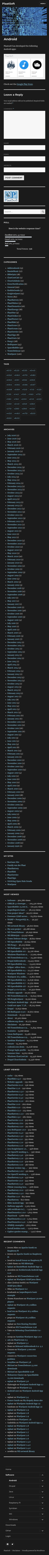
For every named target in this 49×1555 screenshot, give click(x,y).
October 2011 (13, 728)
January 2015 (13, 655)
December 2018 (14, 588)
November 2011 (14, 725)
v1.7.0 (38, 394)
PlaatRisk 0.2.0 (14, 1110)
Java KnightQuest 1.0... (17, 1149)
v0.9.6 (24, 385)
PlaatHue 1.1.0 (13, 1196)
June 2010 (11, 779)
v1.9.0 (16, 399)
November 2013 (14, 680)
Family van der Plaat (16, 865)
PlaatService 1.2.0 (15, 1120)
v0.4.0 (32, 370)
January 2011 (13, 757)
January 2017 (13, 604)
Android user (13, 1391)
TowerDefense (13, 351)
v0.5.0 (9, 375)
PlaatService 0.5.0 (15, 1095)
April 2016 (12, 629)
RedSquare (12, 344)
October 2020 (13, 547)
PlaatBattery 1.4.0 (15, 1177)
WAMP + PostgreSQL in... (18, 919)
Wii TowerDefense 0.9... (17, 958)
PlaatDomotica (14, 306)
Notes (10, 297)
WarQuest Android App (17, 1002)
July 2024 (11, 477)
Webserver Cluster (15, 1375)
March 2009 (12, 827)
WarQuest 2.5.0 (23, 1442)
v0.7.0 (24, 375)
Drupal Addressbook (16, 961)
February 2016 (13, 636)
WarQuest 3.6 (23, 1381)
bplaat (10, 1267)
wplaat (10, 1279)
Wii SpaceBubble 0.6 (16, 951)
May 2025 (11, 461)
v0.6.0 (17, 375)
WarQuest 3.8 (25, 1362)
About (10, 1018)
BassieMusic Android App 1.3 (29, 1267)
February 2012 (13, 715)
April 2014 (11, 664)
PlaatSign (11, 335)
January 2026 (13, 451)
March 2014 (12, 668)
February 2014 (13, 671)
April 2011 (11, 747)
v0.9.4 (9, 385)
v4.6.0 (17, 413)
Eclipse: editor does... (16, 967)
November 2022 (14, 512)
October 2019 (13, 569)
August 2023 (13, 496)
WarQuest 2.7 (23, 1429)
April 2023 (12, 499)
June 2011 (11, 741)
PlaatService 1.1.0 (15, 1139)
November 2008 (14, 840)
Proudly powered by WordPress (33, 1551)
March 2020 (12, 556)
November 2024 (14, 470)
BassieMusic (12, 271)
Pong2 (10, 341)
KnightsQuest (13, 293)
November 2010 (14, 763)
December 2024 (14, 467)
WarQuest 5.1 (22, 1343)
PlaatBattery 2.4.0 (15, 1091)
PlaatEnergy (12, 309)
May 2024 (11, 480)
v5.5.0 (9, 418)
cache (10, 1075)
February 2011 (13, 754)
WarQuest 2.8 (23, 1413)
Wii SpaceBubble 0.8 (16, 986)
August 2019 (13, 575)
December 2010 (14, 760)
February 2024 (14, 483)
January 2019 (13, 585)
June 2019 (11, 579)
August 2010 (12, 773)
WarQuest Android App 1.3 (31, 1423)
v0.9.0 (9, 380)
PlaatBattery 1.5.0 (15, 1184)
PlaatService (12, 332)
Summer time (13, 1053)
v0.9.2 (24, 380)
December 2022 (14, 508)
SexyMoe (11, 1362)
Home (8, 1469)
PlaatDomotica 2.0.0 (16, 1212)
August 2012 (12, 696)
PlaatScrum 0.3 (20, 1340)
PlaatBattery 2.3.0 (15, 1136)
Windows (13, 1519)
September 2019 (14, 572)
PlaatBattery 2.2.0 (15, 1114)
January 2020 (13, 563)
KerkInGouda (13, 290)
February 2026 (14, 448)
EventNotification (15, 284)
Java (11, 1492)
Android (13, 1480)
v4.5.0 (9, 413)
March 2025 (12, 464)
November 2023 (14, 489)
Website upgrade (15, 993)
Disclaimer (12, 1024)
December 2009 (14, 798)
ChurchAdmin (13, 281)
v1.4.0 (16, 394)
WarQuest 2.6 (23, 1435)
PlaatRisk (11, 322)
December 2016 (14, 607)
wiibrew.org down (15, 1021)
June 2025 (12, 458)
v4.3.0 (32, 409)
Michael (11, 1365)
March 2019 (12, 582)
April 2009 (12, 824)
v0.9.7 (32, 385)
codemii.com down (15, 1047)
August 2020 (13, 550)
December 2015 (14, 642)
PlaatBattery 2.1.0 (15, 1145)
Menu (42, 3)
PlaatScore (12, 325)
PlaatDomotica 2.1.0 (16, 1219)
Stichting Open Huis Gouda (19, 881)
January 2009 (13, 833)
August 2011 (12, 735)
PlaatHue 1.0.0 (13, 1104)
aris (9, 1340)
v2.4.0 (16, 404)
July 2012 (11, 699)
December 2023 (14, 486)
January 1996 (13, 846)
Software (11, 900)
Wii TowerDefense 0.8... (17, 996)
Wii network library (16, 926)
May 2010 (11, 782)
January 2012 (13, 719)
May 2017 (11, 601)
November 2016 (14, 610)
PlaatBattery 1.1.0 (15, 1161)
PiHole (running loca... (17, 1187)
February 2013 (13, 693)
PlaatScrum (12, 328)
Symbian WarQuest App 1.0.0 (29, 1337)
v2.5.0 (24, 404)
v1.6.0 (31, 394)
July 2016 (11, 623)
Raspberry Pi (15, 1503)
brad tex (11, 1311)
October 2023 (13, 493)
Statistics (11, 1031)
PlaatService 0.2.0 (15, 1101)
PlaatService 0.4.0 (15, 1133)
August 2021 (12, 531)
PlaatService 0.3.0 (15, 1098)
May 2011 (11, 744)
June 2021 (11, 534)
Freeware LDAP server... (17, 916)
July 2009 (11, 814)
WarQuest (11, 354)
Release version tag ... (17, 1168)
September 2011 (14, 731)
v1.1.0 (32, 389)
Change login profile (16, 1050)
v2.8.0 (16, 409)
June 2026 (12, 438)
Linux (11, 1497)
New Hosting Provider (27, 1324)
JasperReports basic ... (17, 910)
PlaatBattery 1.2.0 (15, 1158)
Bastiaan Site (13, 862)
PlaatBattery (13, 300)
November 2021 (14, 524)
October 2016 (13, 614)
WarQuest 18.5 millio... (17, 977)
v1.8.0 (8, 399)
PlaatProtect (13, 319)
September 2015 (14, 652)
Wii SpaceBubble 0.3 (16, 980)
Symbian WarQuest (16, 1040)
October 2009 (13, 805)
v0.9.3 (32, 380)
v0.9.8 (9, 389)
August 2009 (13, 811)
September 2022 (14, 518)
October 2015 (13, 649)
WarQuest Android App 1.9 (28, 1403)
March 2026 (12, 445)
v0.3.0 (24, 370)
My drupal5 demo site (33, 1400)
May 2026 (11, 442)
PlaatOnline (12, 316)
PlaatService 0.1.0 (15, 1085)
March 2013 (12, 690)
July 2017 (11, 598)
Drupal (10, 1008)
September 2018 (14, 594)
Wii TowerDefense (15, 932)
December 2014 (14, 658)
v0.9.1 (16, 380)
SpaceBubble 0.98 (26, 1372)
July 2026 (11, 435)
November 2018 (14, 591)
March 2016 (12, 633)
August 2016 (13, 620)
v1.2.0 (39, 389)
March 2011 (12, 750)
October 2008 (13, 843)
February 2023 (13, 502)
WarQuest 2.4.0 (23, 1445)
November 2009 (14, 801)
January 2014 (13, 674)
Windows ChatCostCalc (17, 1056)
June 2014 (11, 661)
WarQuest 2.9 (23, 1410)
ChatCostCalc (13, 277)
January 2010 (13, 795)
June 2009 (12, 817)
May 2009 (11, 820)
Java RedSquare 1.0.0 (16, 1130)
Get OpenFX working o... (18, 1152)
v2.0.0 (24, 399)
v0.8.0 (32, 375)
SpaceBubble (13, 348)
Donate (10, 1044)
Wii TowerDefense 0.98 (28, 1276)
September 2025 (14, 454)
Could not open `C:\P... (17, 1005)
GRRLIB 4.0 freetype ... (17, 903)
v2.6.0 (32, 404)
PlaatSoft (8, 3)
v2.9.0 (24, 409)
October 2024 (13, 473)
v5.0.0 (32, 413)
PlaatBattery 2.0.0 (15, 1171)
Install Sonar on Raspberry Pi (29, 1260)
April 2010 (11, 785)
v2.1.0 (31, 399)
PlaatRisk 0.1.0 (13, 1107)
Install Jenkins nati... (16, 1228)
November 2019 (14, 566)
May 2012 (11, 706)
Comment (9, 109)
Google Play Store (25, 84)
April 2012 (11, 709)
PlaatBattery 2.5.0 (15, 1193)
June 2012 (11, 703)
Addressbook (13, 268)
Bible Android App (15, 1203)
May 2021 (11, 537)
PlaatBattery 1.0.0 (15, 1165)
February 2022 (14, 521)
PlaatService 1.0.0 (15, 1180)
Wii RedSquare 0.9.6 (16, 1012)
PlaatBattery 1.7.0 (15, 1142)
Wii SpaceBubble (14, 942)
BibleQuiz (11, 274)
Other (8, 1531)
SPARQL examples (15, 1225)
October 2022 (13, 515)
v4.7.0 (24, 413)
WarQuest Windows (16, 973)
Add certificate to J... (16, 1209)
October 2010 (13, 766)
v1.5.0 (23, 394)
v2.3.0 (9, 404)
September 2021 (14, 528)
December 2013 (14, 677)
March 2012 (12, 712)
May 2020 (11, 553)
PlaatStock (12, 1216)
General (10, 287)
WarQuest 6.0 (21, 1289)
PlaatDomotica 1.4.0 (16, 1222)
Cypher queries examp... (18, 1231)
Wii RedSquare (14, 948)
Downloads (12, 1015)
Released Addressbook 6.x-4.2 (29, 1346)
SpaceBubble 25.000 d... (17, 907)
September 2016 (14, 617)
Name (6, 143)
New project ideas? (15, 913)
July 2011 (11, 738)
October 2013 (13, 684)
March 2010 (12, 789)
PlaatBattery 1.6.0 (15, 1190)
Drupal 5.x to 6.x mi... (17, 989)
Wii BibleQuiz (13, 935)
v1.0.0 (24, 389)
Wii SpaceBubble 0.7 (16, 983)
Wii (10, 1514)
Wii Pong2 (12, 945)
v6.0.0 (16, 418)
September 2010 (14, 770)
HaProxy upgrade (15, 1206)
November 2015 (14, 645)
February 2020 (14, 559)
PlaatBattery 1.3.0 (15, 1155)
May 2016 (11, 626)
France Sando (13, 1400)
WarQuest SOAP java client (29, 1279)
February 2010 (13, 792)
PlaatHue (11, 313)
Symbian (13, 1508)
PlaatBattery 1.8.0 (15, 1123)
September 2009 (14, 808)
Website (8, 165)
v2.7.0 (8, 409)
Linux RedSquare (15, 1034)
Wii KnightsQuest (15, 999)
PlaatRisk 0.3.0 (14, 1117)
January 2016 (13, 639)
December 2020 (14, 540)
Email (6, 154)
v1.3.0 (8, 394)
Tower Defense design (17, 938)
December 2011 (14, 722)
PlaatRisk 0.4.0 (14, 1079)
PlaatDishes (12, 303)
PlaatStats (12, 338)
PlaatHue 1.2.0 (13, 1088)
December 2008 (14, 836)
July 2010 (11, 776)
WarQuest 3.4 (26, 1388)
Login (8, 1536)
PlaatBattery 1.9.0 (15, 1126)
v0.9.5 (17, 385)
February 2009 (14, 830)
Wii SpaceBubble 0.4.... (17, 964)
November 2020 (14, 544)
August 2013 (12, 687)
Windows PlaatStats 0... (17, 954)
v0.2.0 (16, 370)
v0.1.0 (8, 370)
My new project (14, 929)
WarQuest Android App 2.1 (31, 1384)
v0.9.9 (17, 389)
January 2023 (13, 505)
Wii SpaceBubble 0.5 (16, 970)
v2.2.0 (38, 399)
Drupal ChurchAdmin (16, 1059)
